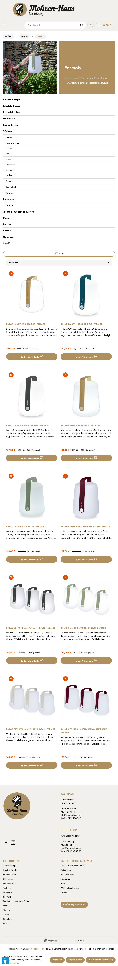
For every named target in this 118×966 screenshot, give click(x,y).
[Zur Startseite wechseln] (59, 9)
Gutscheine (66, 870)
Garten (7, 230)
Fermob (9, 159)
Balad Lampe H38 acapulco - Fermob (81, 324)
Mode (6, 218)
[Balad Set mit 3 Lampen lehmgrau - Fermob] (31, 699)
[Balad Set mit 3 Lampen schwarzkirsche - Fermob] (86, 699)
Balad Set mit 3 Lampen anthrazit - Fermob (30, 628)
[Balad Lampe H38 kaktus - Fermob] (31, 497)
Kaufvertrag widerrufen (74, 904)
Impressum (65, 879)
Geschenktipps (11, 99)
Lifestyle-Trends (11, 106)
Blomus (8, 154)
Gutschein (8, 237)
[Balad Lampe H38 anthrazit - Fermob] (31, 395)
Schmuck (8, 205)
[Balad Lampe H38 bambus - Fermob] (86, 395)
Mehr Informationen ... (13, 963)
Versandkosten (67, 875)
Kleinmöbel (11, 187)
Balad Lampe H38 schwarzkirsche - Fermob (86, 527)
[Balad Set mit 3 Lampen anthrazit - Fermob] (31, 598)
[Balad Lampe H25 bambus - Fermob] (31, 294)
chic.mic (9, 148)
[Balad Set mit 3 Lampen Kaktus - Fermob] (86, 598)
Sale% (6, 243)
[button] (5, 960)
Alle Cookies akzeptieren (100, 960)
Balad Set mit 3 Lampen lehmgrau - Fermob (30, 729)
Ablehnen (57, 960)
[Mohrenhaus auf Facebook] (6, 842)
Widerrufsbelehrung (70, 888)
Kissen (8, 181)
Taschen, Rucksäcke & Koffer (19, 212)
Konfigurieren (75, 960)
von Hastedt (10, 170)
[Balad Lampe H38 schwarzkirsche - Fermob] (86, 497)
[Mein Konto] (91, 25)
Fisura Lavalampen (13, 143)
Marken (7, 224)
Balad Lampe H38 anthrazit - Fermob (27, 425)
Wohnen (7, 131)
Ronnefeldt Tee (11, 112)
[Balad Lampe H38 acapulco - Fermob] (86, 294)
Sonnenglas (10, 164)
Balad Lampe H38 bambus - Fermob (80, 425)
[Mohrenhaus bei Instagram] (13, 842)
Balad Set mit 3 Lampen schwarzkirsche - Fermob (84, 731)
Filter (61, 254)
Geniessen (9, 118)
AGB (63, 883)
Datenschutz (66, 892)
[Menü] (6, 25)
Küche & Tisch (11, 125)
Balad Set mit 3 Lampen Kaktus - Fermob (83, 628)
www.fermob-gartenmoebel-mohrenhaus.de (87, 83)
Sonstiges (10, 193)
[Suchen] (82, 25)
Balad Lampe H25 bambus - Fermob (26, 324)
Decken (9, 175)
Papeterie (8, 199)
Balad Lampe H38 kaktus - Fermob (25, 527)
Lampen (9, 137)
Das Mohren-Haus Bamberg (73, 866)
